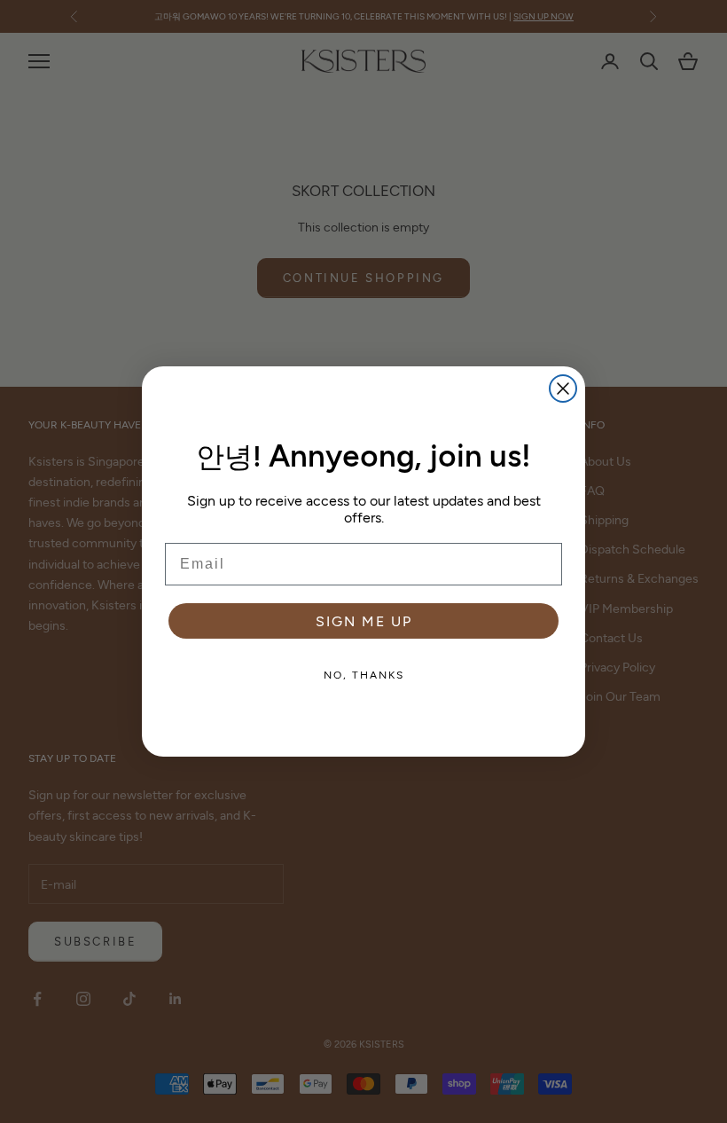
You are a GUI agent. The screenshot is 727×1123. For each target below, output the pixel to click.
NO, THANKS (364, 674)
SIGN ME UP (364, 620)
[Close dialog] (563, 388)
